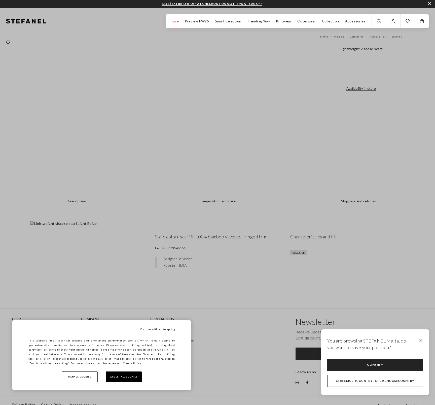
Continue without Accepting (157, 329)
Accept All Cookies (123, 377)
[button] (408, 21)
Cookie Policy (132, 363)
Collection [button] (330, 21)
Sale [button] (175, 21)
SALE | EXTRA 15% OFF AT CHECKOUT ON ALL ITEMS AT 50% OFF (212, 4)
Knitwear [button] (283, 21)
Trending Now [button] (258, 21)
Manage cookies (79, 377)
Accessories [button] (355, 21)
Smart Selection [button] (228, 21)
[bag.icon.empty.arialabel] (422, 21)
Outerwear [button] (306, 21)
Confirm (375, 364)
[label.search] (379, 21)
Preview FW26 (197, 21)
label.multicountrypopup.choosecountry (375, 381)
